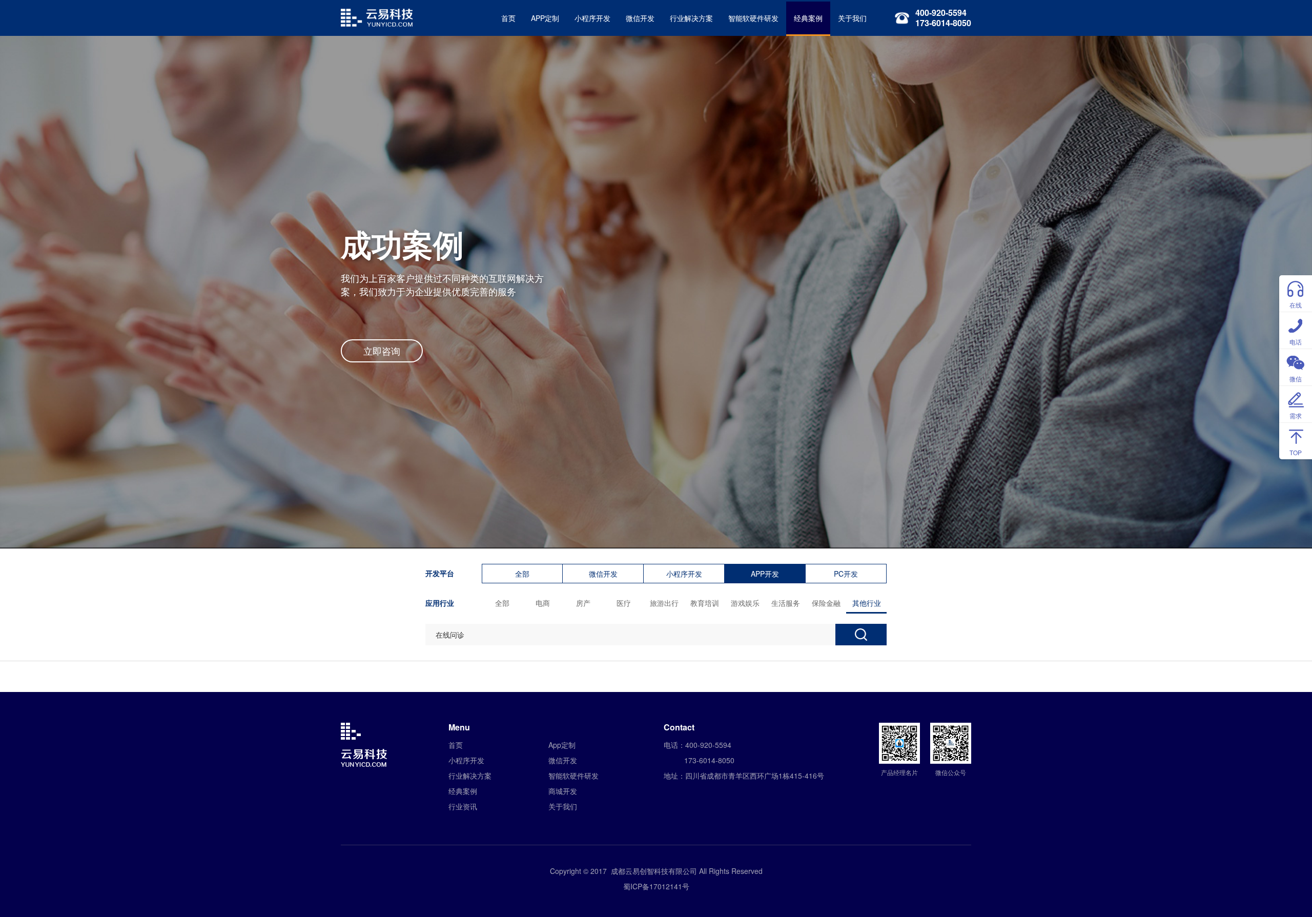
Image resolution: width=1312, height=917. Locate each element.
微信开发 (640, 18)
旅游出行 (664, 603)
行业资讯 (462, 806)
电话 (1295, 341)
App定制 (562, 745)
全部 (522, 573)
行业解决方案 (691, 18)
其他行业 (866, 603)
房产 (583, 603)
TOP (1295, 452)
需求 (1295, 415)
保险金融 (826, 603)
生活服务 (785, 603)
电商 (543, 603)
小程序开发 (592, 18)
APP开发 (765, 573)
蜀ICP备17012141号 (656, 886)
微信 (1295, 378)
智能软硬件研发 (753, 18)
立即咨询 (381, 350)
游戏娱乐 (745, 603)
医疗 (624, 603)
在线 (1295, 304)
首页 (508, 18)
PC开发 (846, 573)
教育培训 (704, 603)
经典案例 (808, 18)
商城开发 (562, 791)
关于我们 (852, 18)
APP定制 (545, 18)
